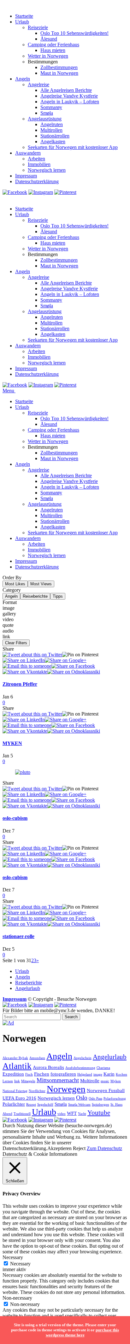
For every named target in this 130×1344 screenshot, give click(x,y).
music (105, 1081)
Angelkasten (52, 141)
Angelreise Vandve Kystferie (69, 96)
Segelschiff (45, 1104)
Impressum (26, 175)
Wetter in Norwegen (48, 56)
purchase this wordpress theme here (82, 1332)
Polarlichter (14, 1104)
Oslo (81, 1097)
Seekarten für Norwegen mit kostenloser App (73, 147)
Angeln (22, 78)
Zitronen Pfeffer (20, 684)
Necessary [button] (13, 1257)
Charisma (103, 1068)
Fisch (29, 1074)
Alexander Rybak (15, 1058)
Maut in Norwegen (59, 73)
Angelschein (83, 1058)
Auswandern (28, 153)
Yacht (82, 1114)
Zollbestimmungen (59, 67)
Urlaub (22, 21)
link (17, 1081)
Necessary (20, 1263)
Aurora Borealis (48, 1067)
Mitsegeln (28, 1081)
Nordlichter (37, 1091)
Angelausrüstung (45, 118)
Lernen (8, 1081)
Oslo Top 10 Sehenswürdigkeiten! (74, 33)
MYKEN (12, 743)
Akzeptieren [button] (59, 1148)
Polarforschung (114, 1098)
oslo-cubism (15, 818)
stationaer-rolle (18, 936)
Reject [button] (79, 1148)
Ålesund (48, 39)
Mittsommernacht (58, 1080)
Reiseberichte (35, 596)
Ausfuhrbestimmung (80, 1068)
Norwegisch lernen (47, 170)
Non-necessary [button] (17, 1298)
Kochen (121, 1074)
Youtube (98, 1112)
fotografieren (63, 1074)
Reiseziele (38, 27)
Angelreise (38, 84)
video (61, 1114)
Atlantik (17, 1066)
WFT (72, 1113)
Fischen (41, 1074)
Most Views (41, 584)
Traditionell (22, 1114)
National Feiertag (15, 1091)
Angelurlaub (27, 988)
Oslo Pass (95, 1098)
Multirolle (89, 1080)
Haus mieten (52, 50)
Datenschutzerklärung (37, 181)
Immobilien (39, 164)
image (97, 1074)
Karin (109, 1074)
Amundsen (37, 1058)
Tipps (58, 596)
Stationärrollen (54, 135)
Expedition (13, 1074)
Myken (115, 1081)
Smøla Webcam (79, 1104)
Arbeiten (36, 158)
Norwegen (66, 1089)
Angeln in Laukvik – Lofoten (69, 101)
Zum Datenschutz (104, 1148)
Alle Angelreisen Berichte (66, 90)
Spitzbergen (100, 1104)
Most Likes (15, 584)
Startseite (24, 16)
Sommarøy (51, 107)
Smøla (46, 113)
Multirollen (51, 130)
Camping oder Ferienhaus (53, 44)
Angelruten (51, 124)
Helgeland (84, 1074)
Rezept (31, 1104)
